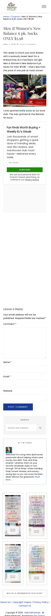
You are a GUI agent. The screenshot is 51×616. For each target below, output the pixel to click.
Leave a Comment (28, 44)
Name (7, 362)
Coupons (15, 16)
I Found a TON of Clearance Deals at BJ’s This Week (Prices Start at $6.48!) (13, 557)
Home (6, 16)
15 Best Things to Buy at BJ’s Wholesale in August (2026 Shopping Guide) (13, 509)
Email (7, 376)
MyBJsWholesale (32, 612)
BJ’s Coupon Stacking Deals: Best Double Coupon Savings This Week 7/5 (36, 557)
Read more (14, 530)
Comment (9, 324)
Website (7, 390)
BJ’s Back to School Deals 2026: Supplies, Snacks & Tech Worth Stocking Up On (36, 509)
